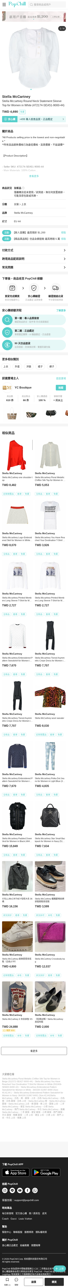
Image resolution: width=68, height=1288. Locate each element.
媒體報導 (35, 1245)
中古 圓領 (6, 1115)
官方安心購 (21, 1213)
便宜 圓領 (35, 1112)
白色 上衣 (21, 1101)
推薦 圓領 (17, 1115)
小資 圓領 (46, 1112)
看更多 (34, 1051)
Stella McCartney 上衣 (18, 1104)
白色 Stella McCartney (47, 1098)
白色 (16, 1098)
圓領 (27, 1098)
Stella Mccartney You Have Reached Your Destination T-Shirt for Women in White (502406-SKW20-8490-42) (32, 1084)
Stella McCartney (23, 212)
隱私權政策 (41, 1232)
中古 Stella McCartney (47, 1109)
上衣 (23, 204)
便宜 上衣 (39, 1115)
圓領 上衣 (53, 1104)
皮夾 (44, 1213)
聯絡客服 (17, 1232)
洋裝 (28, 366)
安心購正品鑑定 (10, 1245)
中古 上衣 (10, 1118)
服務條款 (28, 1232)
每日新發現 (7, 1213)
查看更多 (34, 176)
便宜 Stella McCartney (30, 1106)
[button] (10, 398)
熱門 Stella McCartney (24, 1109)
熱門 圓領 (57, 1112)
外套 (17, 366)
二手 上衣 (28, 1115)
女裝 (16, 204)
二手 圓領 (24, 1112)
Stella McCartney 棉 (37, 1101)
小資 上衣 (50, 1115)
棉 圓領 (34, 1104)
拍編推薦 (24, 1245)
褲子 (51, 366)
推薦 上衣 (21, 1118)
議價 (33, 1281)
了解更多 (61, 310)
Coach (5, 1218)
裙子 (40, 366)
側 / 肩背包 (34, 1213)
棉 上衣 (43, 1104)
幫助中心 (6, 1232)
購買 (54, 1281)
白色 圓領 (10, 1101)
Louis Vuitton (25, 1218)
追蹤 (60, 387)
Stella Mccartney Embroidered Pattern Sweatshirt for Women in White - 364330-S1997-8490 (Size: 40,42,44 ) (30, 1090)
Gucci (14, 1218)
